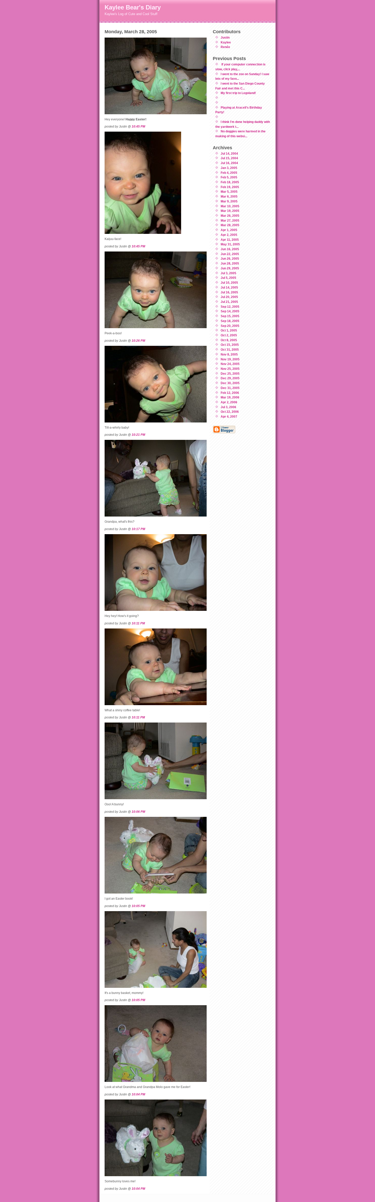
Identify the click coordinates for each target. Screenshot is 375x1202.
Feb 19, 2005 (230, 187)
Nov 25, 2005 (230, 368)
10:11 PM (138, 623)
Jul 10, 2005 (229, 282)
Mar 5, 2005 (229, 191)
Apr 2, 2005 (229, 234)
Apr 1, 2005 (229, 230)
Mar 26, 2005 (230, 215)
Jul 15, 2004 (229, 158)
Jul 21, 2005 (229, 301)
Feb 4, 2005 (229, 172)
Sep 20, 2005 (230, 325)
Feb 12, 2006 (230, 392)
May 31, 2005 (230, 244)
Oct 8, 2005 (229, 340)
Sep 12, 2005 (230, 306)
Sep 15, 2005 (230, 316)
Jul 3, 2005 (228, 273)
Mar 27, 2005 (230, 220)
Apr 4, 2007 (229, 416)
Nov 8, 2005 (229, 354)
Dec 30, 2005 (230, 383)
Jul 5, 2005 (228, 277)
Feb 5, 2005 (229, 177)
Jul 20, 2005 (229, 297)
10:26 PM (138, 340)
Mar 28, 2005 (230, 225)
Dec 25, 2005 (230, 373)
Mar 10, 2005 (230, 206)
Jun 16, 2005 (230, 249)
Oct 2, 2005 (229, 335)
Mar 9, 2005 (229, 201)
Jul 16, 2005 (229, 292)
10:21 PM (138, 434)
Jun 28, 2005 (230, 263)
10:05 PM (138, 906)
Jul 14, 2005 (229, 287)
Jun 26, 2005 (230, 258)
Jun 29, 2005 (230, 268)
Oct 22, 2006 (230, 411)
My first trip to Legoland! (238, 93)
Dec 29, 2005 (230, 378)
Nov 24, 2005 (230, 363)
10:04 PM (138, 1094)
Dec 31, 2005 (230, 388)
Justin (225, 37)
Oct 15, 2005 (230, 344)
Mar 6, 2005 (229, 196)
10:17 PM (138, 529)
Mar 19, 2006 (230, 397)
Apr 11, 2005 (230, 239)
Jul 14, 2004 (229, 153)
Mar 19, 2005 (230, 210)
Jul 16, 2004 (229, 163)
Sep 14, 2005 (230, 311)
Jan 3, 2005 (229, 167)
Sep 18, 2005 (230, 321)
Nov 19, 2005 (230, 359)
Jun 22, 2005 (230, 254)
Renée (225, 47)
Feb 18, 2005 (230, 182)
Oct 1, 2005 (229, 330)
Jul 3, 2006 (228, 407)
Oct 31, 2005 (230, 349)
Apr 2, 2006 (229, 402)
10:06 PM (138, 811)
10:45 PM (138, 126)
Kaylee (226, 42)
